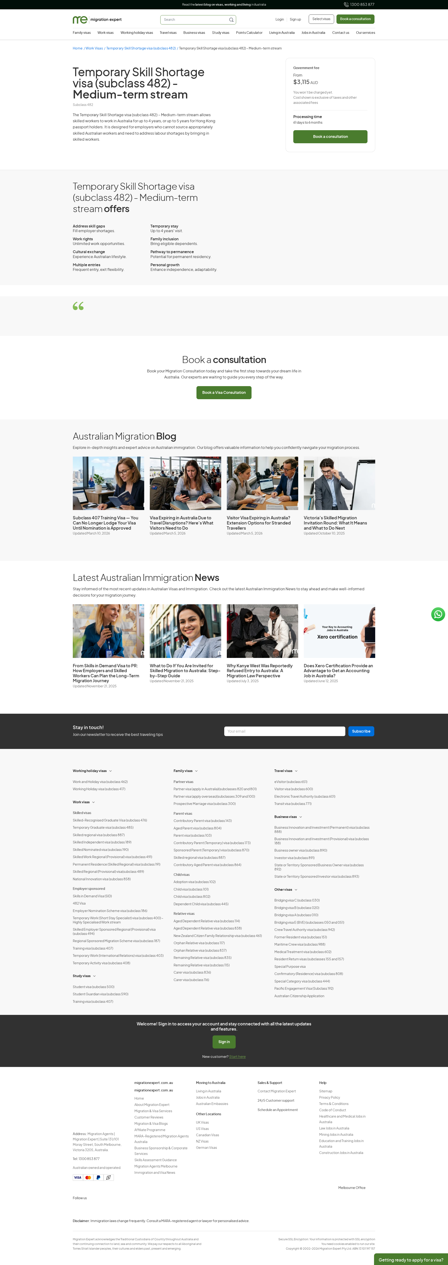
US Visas (202, 1129)
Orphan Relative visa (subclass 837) (200, 950)
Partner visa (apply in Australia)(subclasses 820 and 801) (215, 789)
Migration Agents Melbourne (156, 1166)
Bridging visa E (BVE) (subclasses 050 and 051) (309, 922)
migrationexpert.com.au (153, 1083)
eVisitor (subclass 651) (290, 782)
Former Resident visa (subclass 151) (300, 937)
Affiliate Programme (149, 1130)
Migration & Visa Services (153, 1111)
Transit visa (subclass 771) (293, 804)
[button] (435, 1233)
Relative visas (184, 914)
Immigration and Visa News (154, 1172)
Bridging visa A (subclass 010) (296, 915)
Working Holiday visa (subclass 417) (99, 789)
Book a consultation (355, 19)
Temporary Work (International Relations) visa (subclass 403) (118, 955)
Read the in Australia (224, 4)
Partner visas (183, 782)
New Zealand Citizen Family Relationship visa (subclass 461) (218, 936)
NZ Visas (202, 1141)
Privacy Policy (329, 1097)
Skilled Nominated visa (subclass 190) (101, 850)
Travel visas (168, 33)
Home (78, 48)
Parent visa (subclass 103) (193, 835)
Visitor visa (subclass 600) (293, 789)
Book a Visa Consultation (224, 393)
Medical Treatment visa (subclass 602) (302, 952)
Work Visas (94, 48)
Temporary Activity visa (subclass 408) (101, 963)
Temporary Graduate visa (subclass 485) (103, 827)
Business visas (194, 33)
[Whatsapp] (122, 1209)
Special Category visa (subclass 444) (302, 981)
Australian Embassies (212, 1104)
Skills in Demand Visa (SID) (92, 896)
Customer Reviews (148, 1117)
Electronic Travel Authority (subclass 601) (304, 796)
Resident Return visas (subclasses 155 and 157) (309, 959)
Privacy (399, 1225)
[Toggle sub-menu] (111, 770)
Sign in (224, 1042)
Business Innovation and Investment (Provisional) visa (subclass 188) (321, 841)
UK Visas (202, 1122)
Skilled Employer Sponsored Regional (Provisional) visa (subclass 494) (114, 932)
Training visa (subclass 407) (93, 948)
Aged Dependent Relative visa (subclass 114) (207, 921)
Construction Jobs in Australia (341, 1153)
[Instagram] (77, 1209)
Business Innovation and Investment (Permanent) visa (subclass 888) (322, 830)
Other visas (283, 889)
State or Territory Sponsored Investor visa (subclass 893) (316, 876)
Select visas (321, 19)
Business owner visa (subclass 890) (300, 850)
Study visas (220, 33)
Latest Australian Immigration (146, 578)
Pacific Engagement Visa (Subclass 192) (303, 988)
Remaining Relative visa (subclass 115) (202, 965)
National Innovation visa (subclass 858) (102, 879)
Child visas (182, 875)
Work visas (106, 33)
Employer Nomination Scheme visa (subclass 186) (110, 911)
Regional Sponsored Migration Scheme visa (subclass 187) (116, 941)
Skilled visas (82, 813)
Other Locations (208, 1114)
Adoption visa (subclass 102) (195, 882)
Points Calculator (249, 33)
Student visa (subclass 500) (93, 987)
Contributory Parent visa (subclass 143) (203, 821)
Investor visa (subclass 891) (294, 858)
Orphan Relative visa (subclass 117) (199, 943)
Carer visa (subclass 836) (192, 972)
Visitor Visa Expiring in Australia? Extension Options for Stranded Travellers (259, 523)
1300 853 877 (362, 5)
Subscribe (361, 731)
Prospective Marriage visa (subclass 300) (205, 804)
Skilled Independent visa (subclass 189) (102, 842)
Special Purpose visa (290, 966)
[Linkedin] (111, 1209)
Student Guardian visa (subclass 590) (100, 994)
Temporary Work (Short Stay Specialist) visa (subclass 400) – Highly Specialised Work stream (118, 920)
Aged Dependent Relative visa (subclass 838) (208, 928)
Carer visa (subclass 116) (191, 980)
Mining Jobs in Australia (336, 1134)
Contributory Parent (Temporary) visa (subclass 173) (212, 843)
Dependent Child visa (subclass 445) (201, 904)
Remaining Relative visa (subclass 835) (202, 958)
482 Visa (79, 903)
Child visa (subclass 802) (192, 896)
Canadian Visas (207, 1135)
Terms (399, 1234)
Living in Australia (282, 33)
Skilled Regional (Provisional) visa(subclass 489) (108, 872)
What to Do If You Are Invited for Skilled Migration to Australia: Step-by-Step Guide (185, 671)
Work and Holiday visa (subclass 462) (100, 782)
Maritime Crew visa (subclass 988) (299, 944)
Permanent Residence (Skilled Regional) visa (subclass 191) (116, 864)
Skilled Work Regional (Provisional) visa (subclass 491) (112, 857)
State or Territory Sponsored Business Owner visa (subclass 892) (319, 867)
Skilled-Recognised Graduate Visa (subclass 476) (110, 820)
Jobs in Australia (313, 33)
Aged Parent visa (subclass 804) (197, 828)
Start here (237, 1057)
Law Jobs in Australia (334, 1128)
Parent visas (183, 813)
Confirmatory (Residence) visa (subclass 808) (308, 974)
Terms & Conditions (334, 1104)
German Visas (206, 1148)
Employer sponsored (89, 889)
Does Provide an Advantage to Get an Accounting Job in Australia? (338, 671)
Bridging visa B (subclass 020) (296, 908)
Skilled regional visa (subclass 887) (99, 835)
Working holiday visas (137, 33)
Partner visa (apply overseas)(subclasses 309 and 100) (214, 796)
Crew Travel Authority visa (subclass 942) (304, 930)
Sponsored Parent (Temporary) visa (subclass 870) (211, 850)
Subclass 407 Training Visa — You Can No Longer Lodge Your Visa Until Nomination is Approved (105, 523)
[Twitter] (100, 1209)
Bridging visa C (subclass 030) (297, 900)
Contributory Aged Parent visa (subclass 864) (207, 865)
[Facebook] (88, 1209)
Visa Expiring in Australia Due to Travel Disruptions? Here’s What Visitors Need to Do (181, 523)
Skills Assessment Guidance (155, 1160)
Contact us (340, 33)
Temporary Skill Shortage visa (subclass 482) (141, 48)
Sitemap (325, 1091)
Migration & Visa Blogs (151, 1123)
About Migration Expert (151, 1105)
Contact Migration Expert (277, 1091)
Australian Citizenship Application (299, 996)
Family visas (82, 33)
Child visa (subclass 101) (191, 889)
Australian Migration (124, 436)
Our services (365, 33)
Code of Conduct (332, 1110)
